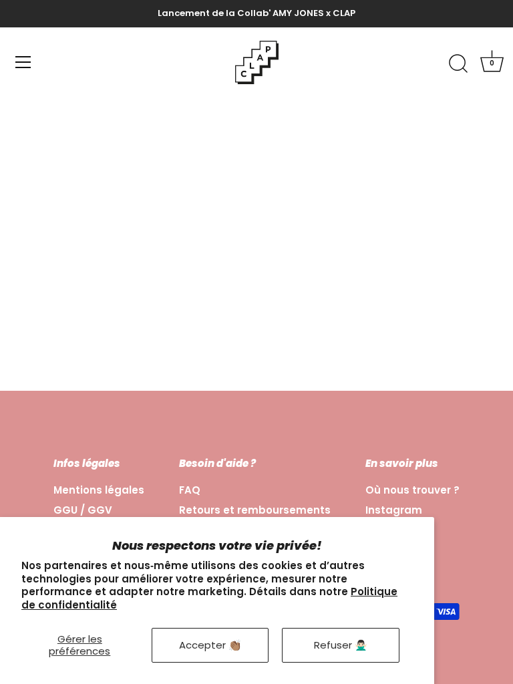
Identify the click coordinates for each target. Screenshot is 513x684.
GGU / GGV (82, 510)
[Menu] (23, 62)
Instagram (393, 510)
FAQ (189, 490)
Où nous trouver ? (412, 490)
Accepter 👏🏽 (210, 645)
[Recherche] (458, 64)
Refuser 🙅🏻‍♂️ (340, 645)
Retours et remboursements (255, 510)
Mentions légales (98, 490)
